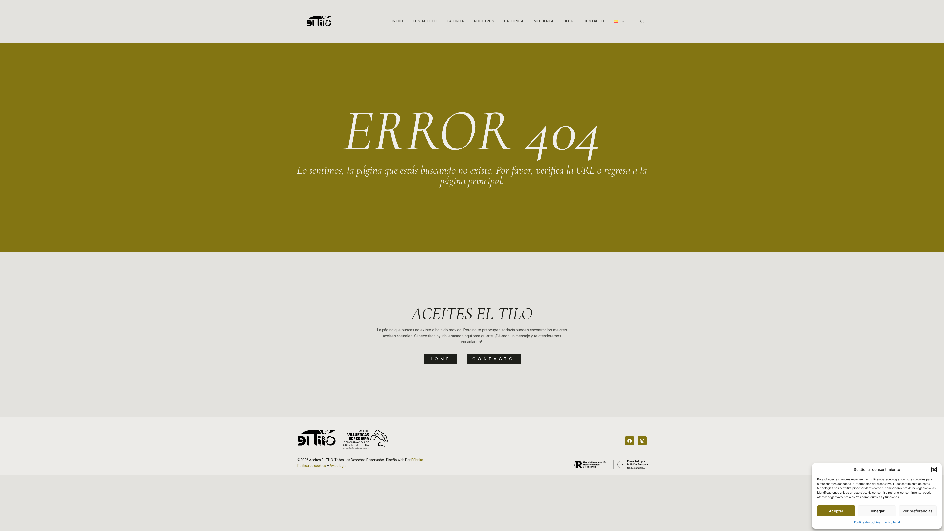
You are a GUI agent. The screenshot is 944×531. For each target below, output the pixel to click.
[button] (934, 469)
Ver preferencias (917, 511)
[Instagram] (642, 440)
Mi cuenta (544, 21)
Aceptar (836, 511)
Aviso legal (892, 522)
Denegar (877, 511)
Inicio (397, 21)
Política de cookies (867, 522)
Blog (569, 21)
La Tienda (513, 21)
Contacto (594, 21)
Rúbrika (417, 460)
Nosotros (484, 21)
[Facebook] (629, 440)
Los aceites (425, 21)
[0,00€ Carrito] (642, 21)
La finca (455, 21)
